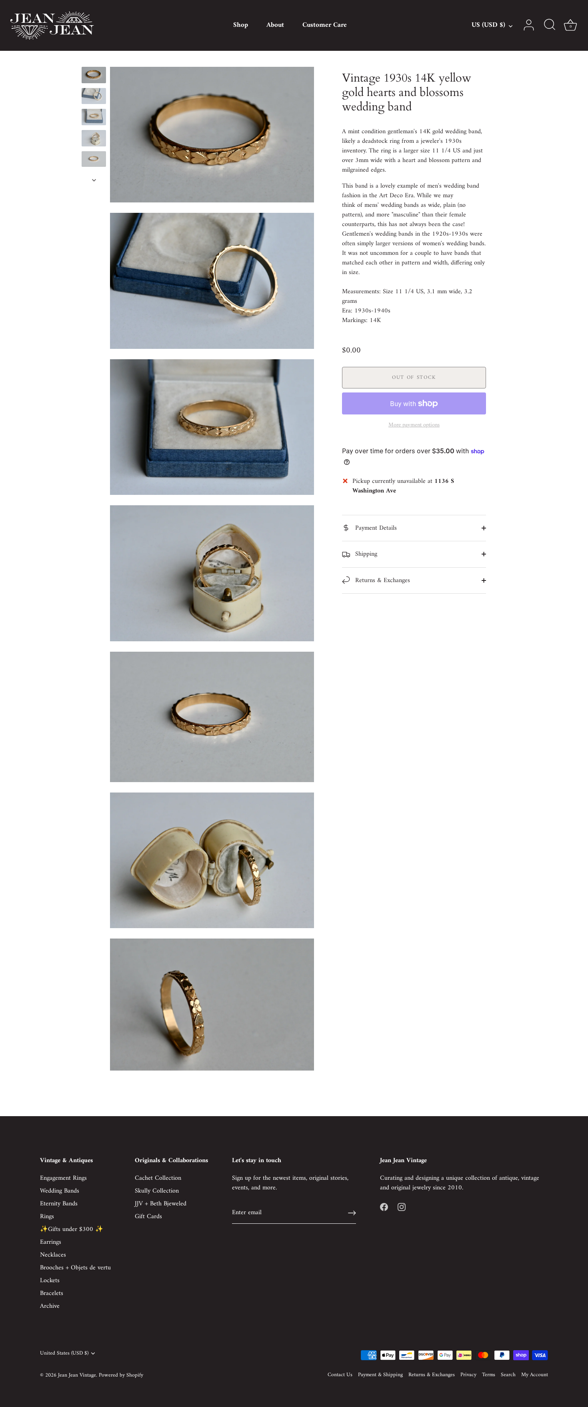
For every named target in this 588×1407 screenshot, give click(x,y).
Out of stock (414, 377)
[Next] (94, 180)
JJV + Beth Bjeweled (160, 1203)
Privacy (468, 1375)
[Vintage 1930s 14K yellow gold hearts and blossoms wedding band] (93, 75)
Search (508, 1375)
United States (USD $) (64, 1353)
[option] (94, 76)
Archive (50, 1306)
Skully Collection (157, 1191)
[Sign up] (352, 1213)
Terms (488, 1375)
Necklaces (53, 1255)
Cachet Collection (158, 1178)
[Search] (549, 25)
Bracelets (51, 1293)
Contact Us (340, 1375)
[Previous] (94, 59)
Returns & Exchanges (381, 580)
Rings (47, 1216)
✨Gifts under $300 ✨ (71, 1229)
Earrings (50, 1242)
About (275, 25)
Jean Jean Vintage (77, 1375)
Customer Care (324, 25)
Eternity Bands (59, 1203)
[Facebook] (384, 1207)
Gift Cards (148, 1216)
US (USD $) (488, 25)
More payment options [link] (414, 425)
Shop (240, 25)
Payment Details (375, 528)
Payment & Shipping (380, 1375)
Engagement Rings (63, 1178)
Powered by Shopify (121, 1375)
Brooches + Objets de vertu (75, 1267)
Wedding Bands (59, 1191)
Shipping (365, 554)
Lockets (50, 1280)
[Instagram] (402, 1207)
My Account (534, 1375)
